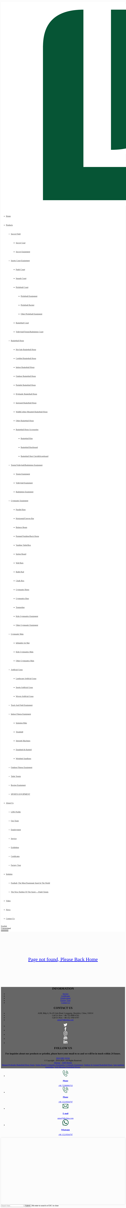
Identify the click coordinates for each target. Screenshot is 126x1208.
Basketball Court (22, 323)
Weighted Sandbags (23, 759)
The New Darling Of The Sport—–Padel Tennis (29, 892)
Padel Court (20, 269)
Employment (16, 830)
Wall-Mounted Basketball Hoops (67, 1067)
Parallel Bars (21, 510)
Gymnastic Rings (22, 590)
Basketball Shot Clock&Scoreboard (34, 456)
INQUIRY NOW (63, 1058)
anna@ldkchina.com (65, 1020)
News (8, 910)
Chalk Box (20, 581)
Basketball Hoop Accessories (27, 430)
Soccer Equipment (23, 252)
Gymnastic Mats (17, 634)
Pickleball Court (22, 287)
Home (8, 216)
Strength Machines (23, 741)
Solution (9, 874)
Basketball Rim (27, 438)
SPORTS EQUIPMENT (20, 794)
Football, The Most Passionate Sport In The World (30, 883)
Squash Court (21, 278)
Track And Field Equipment (21, 705)
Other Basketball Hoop (25, 421)
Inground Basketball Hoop (26, 403)
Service (14, 839)
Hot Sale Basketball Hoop (26, 349)
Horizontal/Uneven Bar (25, 518)
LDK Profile (16, 812)
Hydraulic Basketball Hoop (26, 394)
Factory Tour (16, 865)
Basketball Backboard (29, 447)
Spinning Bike (21, 723)
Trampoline (20, 607)
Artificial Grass (17, 670)
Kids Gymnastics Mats (24, 652)
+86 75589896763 (65, 1086)
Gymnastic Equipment (19, 501)
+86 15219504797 (65, 1102)
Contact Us (10, 919)
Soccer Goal (20, 243)
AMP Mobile (67, 1063)
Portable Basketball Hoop (26, 385)
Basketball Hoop (17, 341)
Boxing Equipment (18, 785)
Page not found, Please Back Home (63, 959)
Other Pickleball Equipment (31, 314)
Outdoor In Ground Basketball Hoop (98, 1065)
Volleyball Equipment (24, 483)
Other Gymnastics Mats (25, 661)
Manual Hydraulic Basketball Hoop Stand (18, 1065)
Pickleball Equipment (29, 296)
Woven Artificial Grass (24, 696)
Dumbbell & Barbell (24, 750)
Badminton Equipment (24, 492)
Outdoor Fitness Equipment (21, 767)
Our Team (15, 821)
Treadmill (19, 732)
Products (9, 225)
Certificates (15, 856)
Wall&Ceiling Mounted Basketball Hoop (31, 412)
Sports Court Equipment (20, 261)
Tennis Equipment (23, 474)
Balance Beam (21, 527)
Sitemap (57, 1063)
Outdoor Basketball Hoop (26, 376)
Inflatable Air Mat (23, 643)
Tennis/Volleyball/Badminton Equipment (26, 465)
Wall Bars (19, 563)
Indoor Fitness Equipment (21, 714)
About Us (10, 803)
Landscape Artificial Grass (26, 678)
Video (8, 901)
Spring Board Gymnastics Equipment (49, 1065)
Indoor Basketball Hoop (25, 367)
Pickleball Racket (27, 305)
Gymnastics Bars (22, 598)
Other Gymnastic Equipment (27, 625)
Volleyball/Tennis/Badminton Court (29, 332)
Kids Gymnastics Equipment (27, 616)
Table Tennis (16, 776)
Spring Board (21, 554)
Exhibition (15, 847)
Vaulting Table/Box (23, 545)
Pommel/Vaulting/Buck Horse (27, 536)
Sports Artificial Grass (24, 687)
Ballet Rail (20, 572)
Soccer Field (16, 234)
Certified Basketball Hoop (26, 358)
